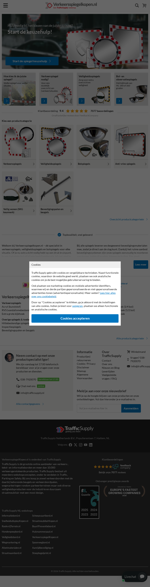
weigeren (77, 305)
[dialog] (75, 293)
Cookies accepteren (75, 318)
